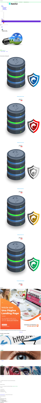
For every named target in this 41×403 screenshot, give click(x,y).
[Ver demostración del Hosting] (21, 101)
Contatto (2, 19)
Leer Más (2, 345)
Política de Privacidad (2, 394)
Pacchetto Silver (4, 8)
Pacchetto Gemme (5, 7)
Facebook (2, 51)
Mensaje (1, 401)
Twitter (7, 51)
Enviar (2, 402)
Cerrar (1, 402)
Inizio (2, 5)
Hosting (2, 6)
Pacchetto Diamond (5, 9)
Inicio (2, 26)
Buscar (1, 24)
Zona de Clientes (5, 21)
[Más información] (19, 101)
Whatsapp (4, 51)
